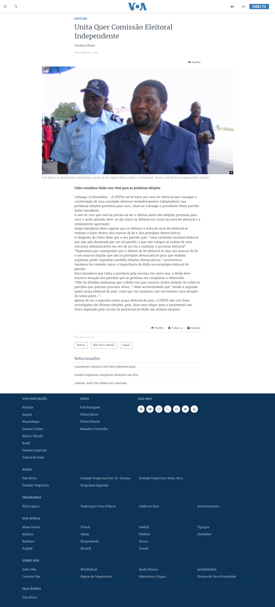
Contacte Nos (31, 576)
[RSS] (194, 409)
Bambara (28, 541)
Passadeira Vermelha (94, 429)
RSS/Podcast (89, 569)
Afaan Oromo (31, 527)
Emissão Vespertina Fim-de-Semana (105, 478)
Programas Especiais (94, 485)
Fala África (29, 478)
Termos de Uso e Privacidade (216, 576)
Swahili (144, 527)
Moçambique (31, 421)
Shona (143, 541)
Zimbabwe (204, 534)
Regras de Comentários (96, 576)
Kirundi (86, 548)
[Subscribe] (185, 409)
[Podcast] (176, 409)
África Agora (30, 506)
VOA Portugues (90, 407)
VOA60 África (89, 414)
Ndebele (144, 534)
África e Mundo (32, 436)
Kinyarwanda (89, 541)
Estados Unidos (32, 429)
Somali (143, 548)
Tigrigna (203, 527)
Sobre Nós (29, 569)
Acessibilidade (206, 569)
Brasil (26, 443)
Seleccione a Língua (152, 576)
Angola (27, 414)
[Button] (194, 62)
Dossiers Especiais (34, 450)
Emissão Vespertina (35, 485)
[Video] (232, 6)
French (85, 527)
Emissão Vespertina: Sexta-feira (161, 478)
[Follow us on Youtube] (149, 409)
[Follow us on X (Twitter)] (167, 409)
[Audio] (243, 6)
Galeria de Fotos (33, 457)
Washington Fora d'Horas (98, 506)
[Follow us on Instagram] (158, 409)
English (27, 548)
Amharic (28, 534)
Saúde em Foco (149, 506)
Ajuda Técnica (148, 569)
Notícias (80, 18)
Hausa (85, 534)
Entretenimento (208, 506)
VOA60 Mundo (90, 421)
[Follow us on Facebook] (141, 409)
